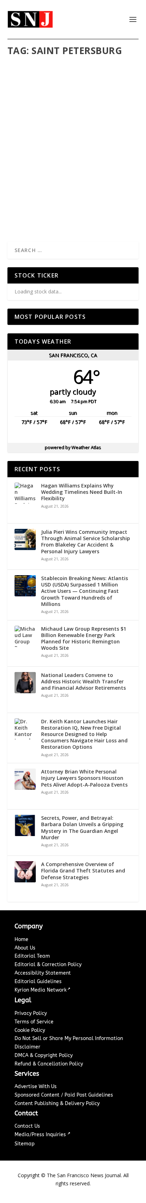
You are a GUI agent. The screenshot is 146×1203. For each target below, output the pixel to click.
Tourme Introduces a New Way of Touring (73, 183)
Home (21, 939)
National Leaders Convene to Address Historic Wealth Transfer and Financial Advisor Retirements (83, 681)
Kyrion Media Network (41, 990)
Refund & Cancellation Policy (49, 1064)
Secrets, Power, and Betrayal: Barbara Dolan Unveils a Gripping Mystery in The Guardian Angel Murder (82, 828)
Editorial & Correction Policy (48, 965)
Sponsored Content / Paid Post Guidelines (64, 1095)
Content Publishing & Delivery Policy (57, 1103)
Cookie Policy (30, 1030)
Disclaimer (27, 1047)
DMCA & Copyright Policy (44, 1055)
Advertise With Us (36, 1087)
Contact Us (27, 1126)
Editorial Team (32, 956)
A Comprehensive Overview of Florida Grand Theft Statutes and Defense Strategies (83, 870)
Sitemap (25, 1144)
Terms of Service (34, 1022)
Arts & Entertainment (76, 197)
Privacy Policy (31, 1013)
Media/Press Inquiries (41, 1135)
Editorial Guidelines (38, 982)
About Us (25, 948)
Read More (36, 209)
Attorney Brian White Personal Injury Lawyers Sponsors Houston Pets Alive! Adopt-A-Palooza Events (84, 778)
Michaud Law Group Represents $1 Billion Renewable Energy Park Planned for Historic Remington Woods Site (83, 639)
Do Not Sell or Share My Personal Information (69, 1038)
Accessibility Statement (43, 973)
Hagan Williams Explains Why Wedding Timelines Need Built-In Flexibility (81, 492)
